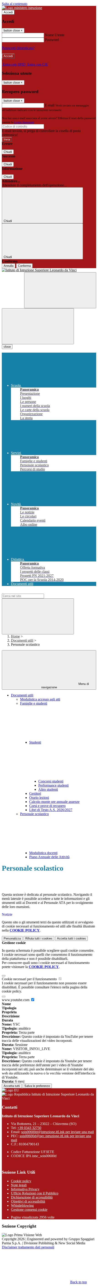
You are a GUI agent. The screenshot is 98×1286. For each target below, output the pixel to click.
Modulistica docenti (43, 853)
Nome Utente (54, 35)
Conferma (24, 265)
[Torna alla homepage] (49, 270)
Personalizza (12, 938)
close (7, 346)
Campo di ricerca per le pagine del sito (29, 591)
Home (15, 636)
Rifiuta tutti (38, 938)
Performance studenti (53, 785)
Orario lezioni (39, 798)
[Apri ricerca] (60, 290)
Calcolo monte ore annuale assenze (54, 802)
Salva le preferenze (37, 1086)
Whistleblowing (22, 1205)
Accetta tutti (71, 938)
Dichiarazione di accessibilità (32, 1197)
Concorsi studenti (50, 781)
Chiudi (8, 152)
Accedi (8, 12)
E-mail (49, 105)
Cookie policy (21, 1181)
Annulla (8, 265)
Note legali (19, 1185)
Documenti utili (22, 640)
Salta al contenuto (14, 4)
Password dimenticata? (18, 48)
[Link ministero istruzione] (22, 8)
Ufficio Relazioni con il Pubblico (34, 1193)
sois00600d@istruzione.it (57, 1132)
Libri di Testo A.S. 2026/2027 (50, 810)
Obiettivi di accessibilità (28, 1201)
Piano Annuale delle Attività (49, 857)
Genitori (35, 793)
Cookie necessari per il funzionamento (30, 979)
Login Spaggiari (24, 122)
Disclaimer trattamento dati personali (28, 1247)
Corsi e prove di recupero (47, 806)
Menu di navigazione (65, 685)
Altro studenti (48, 789)
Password (52, 40)
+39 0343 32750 (29, 1128)
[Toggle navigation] (38, 326)
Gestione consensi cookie (29, 1209)
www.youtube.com (16, 1000)
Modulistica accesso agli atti (40, 699)
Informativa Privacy (25, 1189)
